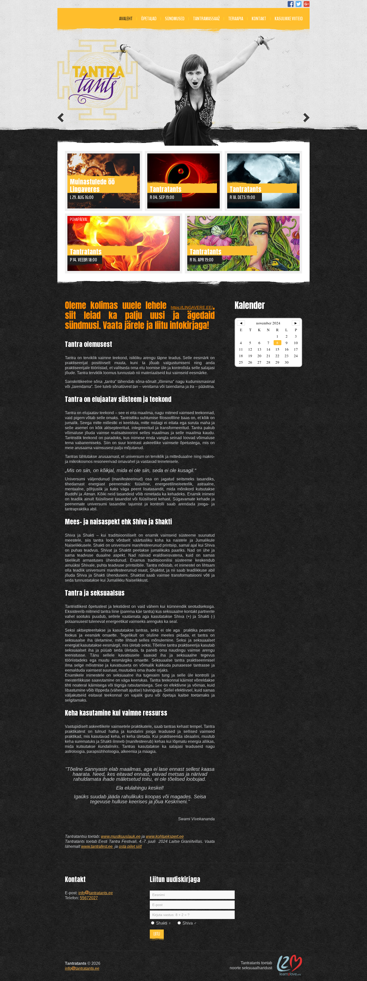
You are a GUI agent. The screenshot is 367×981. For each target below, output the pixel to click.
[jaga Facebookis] (291, 4)
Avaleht (126, 18)
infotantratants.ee (95, 893)
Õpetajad (149, 18)
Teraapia (235, 18)
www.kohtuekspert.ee (165, 836)
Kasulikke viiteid (289, 18)
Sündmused (174, 18)
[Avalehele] (97, 80)
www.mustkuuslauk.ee (121, 836)
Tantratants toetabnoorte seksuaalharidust (251, 965)
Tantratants (166, 188)
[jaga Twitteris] (299, 4)
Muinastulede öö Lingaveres (92, 185)
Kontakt (259, 18)
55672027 (89, 898)
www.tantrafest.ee (97, 846)
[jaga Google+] (307, 4)
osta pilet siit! (130, 846)
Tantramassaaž (206, 18)
